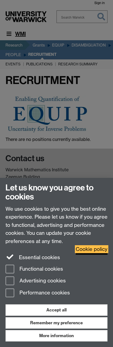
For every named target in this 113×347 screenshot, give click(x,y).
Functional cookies (40, 269)
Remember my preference (56, 322)
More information (56, 335)
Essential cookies (39, 257)
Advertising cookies (42, 281)
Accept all (56, 310)
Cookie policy (92, 249)
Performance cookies (44, 293)
